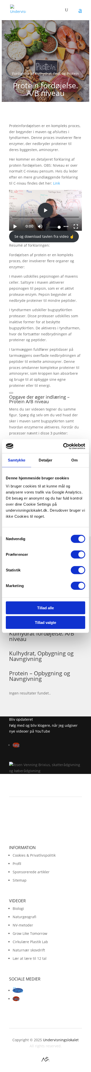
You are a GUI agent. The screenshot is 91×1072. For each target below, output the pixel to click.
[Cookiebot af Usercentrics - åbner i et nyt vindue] (64, 446)
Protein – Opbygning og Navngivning (39, 675)
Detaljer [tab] (46, 460)
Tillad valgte (45, 622)
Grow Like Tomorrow (30, 933)
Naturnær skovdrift (29, 950)
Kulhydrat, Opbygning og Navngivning (41, 655)
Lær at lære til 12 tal (30, 958)
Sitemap (20, 880)
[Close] (11, 393)
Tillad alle (45, 607)
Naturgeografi (24, 916)
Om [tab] (74, 460)
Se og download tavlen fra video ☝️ (44, 236)
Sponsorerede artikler (31, 872)
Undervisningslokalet (61, 1039)
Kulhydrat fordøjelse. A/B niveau (41, 636)
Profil (17, 863)
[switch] (78, 554)
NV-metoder (23, 925)
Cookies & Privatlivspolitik (34, 855)
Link (56, 183)
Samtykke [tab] (16, 460)
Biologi (18, 908)
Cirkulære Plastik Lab (30, 941)
